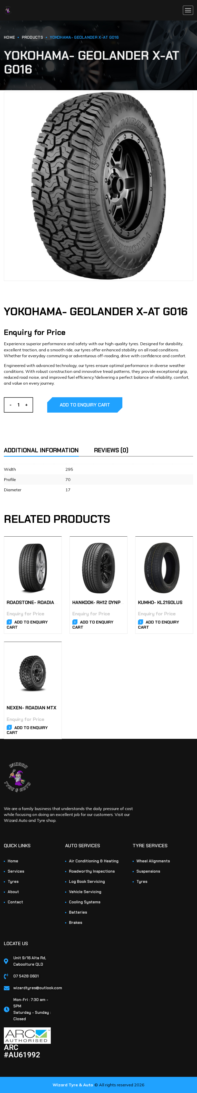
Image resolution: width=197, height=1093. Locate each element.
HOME (9, 37)
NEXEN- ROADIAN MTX (31, 708)
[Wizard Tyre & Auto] (8, 10)
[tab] (48, 447)
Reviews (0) (111, 450)
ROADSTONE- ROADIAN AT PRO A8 (44, 602)
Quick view (51, 552)
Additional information (41, 450)
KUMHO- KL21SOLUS (160, 602)
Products (32, 37)
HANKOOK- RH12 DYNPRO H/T (104, 602)
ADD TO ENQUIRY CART (85, 405)
